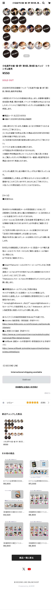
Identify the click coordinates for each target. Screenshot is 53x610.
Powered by (24, 586)
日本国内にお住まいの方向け (26, 387)
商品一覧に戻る (26, 558)
